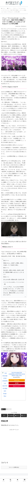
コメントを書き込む (14, 467)
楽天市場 (16, 383)
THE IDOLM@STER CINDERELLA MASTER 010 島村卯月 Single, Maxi (17, 374)
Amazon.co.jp (16, 380)
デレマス (9, 409)
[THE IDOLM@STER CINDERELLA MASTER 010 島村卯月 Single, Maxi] (5, 384)
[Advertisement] (14, 445)
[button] (24, 415)
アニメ (4, 409)
